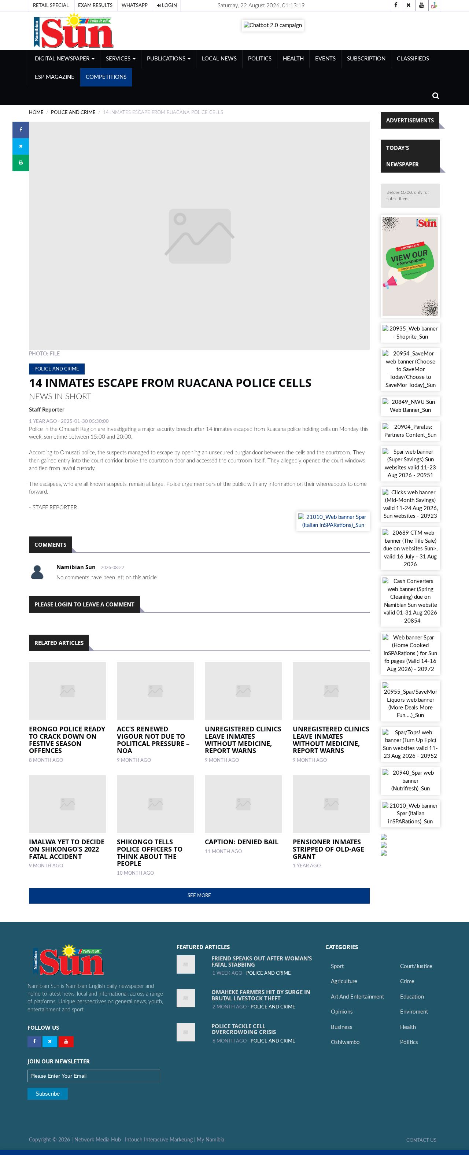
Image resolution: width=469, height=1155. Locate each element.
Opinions (342, 1012)
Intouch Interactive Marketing (159, 1140)
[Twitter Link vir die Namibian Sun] (50, 1041)
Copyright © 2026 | (51, 1140)
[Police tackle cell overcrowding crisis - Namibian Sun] (186, 1032)
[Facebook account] (395, 5)
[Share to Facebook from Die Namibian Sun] (20, 130)
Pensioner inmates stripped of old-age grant (328, 849)
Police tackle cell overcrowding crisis (243, 1029)
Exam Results (95, 5)
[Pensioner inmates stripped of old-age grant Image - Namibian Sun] (331, 804)
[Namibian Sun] (82, 960)
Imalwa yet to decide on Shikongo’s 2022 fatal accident (66, 849)
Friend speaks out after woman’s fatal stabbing (261, 961)
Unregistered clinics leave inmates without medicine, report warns (243, 739)
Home (36, 112)
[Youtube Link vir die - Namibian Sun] (66, 1041)
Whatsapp (135, 5)
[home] (94, 30)
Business (341, 1027)
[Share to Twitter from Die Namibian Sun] (20, 146)
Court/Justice (416, 966)
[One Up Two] (434, 5)
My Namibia (210, 1140)
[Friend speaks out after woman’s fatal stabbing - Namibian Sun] (186, 964)
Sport (337, 966)
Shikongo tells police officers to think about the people (149, 852)
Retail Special (51, 5)
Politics (260, 59)
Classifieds (413, 59)
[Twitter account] (408, 5)
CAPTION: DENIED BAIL (241, 841)
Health (293, 59)
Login (169, 5)
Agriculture (344, 981)
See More (199, 895)
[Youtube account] (421, 5)
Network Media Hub (97, 1140)
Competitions (106, 77)
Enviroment (414, 1012)
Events (325, 59)
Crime (407, 981)
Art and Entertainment (357, 997)
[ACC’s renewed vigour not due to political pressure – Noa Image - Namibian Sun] (155, 691)
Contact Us (421, 1140)
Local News (219, 59)
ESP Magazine (54, 77)
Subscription (366, 59)
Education (412, 997)
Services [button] (119, 59)
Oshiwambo (345, 1042)
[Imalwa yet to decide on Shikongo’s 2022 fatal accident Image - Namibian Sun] (67, 804)
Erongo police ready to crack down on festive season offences (67, 739)
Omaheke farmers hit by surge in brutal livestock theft (260, 995)
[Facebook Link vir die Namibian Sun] (34, 1041)
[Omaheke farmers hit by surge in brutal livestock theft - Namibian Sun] (186, 998)
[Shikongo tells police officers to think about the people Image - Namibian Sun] (155, 804)
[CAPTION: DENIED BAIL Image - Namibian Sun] (243, 804)
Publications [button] (167, 59)
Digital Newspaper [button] (63, 59)
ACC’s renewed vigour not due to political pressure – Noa (153, 739)
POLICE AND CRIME (73, 112)
